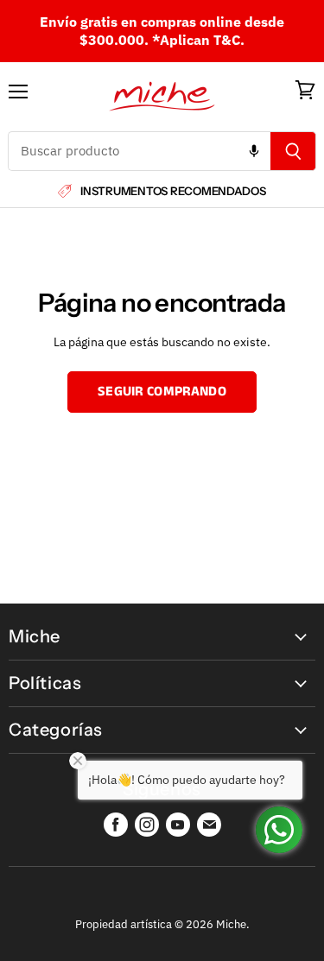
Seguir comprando (162, 391)
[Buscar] (293, 151)
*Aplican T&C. (198, 39)
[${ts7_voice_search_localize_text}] (254, 151)
